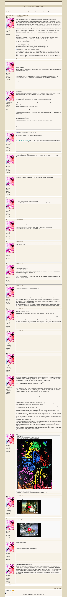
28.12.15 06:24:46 (21, 495)
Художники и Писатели (28, 11)
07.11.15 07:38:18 (21, 175)
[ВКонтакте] (10, 590)
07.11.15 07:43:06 (21, 352)
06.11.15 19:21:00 (21, 16)
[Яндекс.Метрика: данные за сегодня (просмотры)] (7, 592)
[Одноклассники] (12, 590)
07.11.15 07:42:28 (21, 330)
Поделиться (17, 16)
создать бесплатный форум (57, 588)
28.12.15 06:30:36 (21, 518)
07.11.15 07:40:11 (21, 241)
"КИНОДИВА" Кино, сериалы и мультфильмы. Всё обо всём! (15, 11)
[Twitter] (11, 590)
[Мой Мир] (13, 590)
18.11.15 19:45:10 (21, 374)
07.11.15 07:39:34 (21, 219)
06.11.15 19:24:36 (21, 60)
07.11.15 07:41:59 (21, 308)
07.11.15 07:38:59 (21, 197)
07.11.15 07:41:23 (21, 285)
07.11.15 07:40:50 (21, 263)
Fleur (6, 16)
